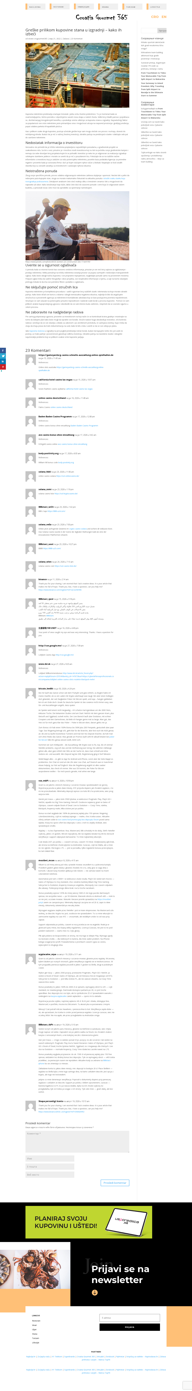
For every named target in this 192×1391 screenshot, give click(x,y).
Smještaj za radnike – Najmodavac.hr (142, 1356)
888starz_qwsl (46, 599)
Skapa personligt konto (51, 1101)
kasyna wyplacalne (59, 996)
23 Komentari (77, 38)
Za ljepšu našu (43, 1356)
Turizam (35, 1338)
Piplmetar (120, 1356)
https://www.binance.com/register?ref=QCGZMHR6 (60, 590)
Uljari (34, 1329)
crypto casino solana (78, 528)
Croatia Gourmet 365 (86, 1356)
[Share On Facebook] (3, 350)
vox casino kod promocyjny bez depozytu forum (78, 819)
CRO (155, 17)
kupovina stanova (37, 331)
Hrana (34, 1334)
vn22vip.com (146, 122)
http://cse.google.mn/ (50, 645)
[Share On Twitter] (3, 356)
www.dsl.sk (44, 664)
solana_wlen (45, 561)
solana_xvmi (45, 489)
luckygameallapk (148, 108)
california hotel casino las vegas (55, 379)
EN (164, 17)
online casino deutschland (52, 398)
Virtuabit (100, 1356)
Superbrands (69, 1356)
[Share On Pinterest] (3, 367)
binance (43, 579)
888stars (50, 615)
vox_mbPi (43, 780)
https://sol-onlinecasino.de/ (67, 476)
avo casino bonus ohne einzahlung (56, 434)
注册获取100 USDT (48, 628)
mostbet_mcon (46, 860)
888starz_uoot (46, 544)
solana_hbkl (45, 471)
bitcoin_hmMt (46, 688)
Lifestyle (35, 1342)
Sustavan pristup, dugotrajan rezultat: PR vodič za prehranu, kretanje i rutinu (153, 65)
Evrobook (110, 1356)
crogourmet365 (40, 38)
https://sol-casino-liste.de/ (66, 566)
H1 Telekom (57, 1356)
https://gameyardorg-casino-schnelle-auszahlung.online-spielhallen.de (76, 355)
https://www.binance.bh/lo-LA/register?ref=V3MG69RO (61, 1111)
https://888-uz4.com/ (56, 511)
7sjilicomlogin (147, 152)
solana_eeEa (45, 524)
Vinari (34, 1325)
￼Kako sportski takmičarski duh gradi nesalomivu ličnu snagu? (152, 45)
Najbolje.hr (30, 1356)
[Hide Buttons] (1, 371)
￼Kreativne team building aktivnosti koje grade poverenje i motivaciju (152, 55)
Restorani (36, 1320)
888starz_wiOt (46, 506)
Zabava (66, 38)
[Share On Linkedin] (3, 361)
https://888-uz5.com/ (52, 548)
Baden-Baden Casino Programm (55, 416)
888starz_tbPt (46, 1024)
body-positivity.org (49, 453)
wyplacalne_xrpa (47, 954)
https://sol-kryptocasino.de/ (66, 493)
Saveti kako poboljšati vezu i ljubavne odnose (152, 125)
